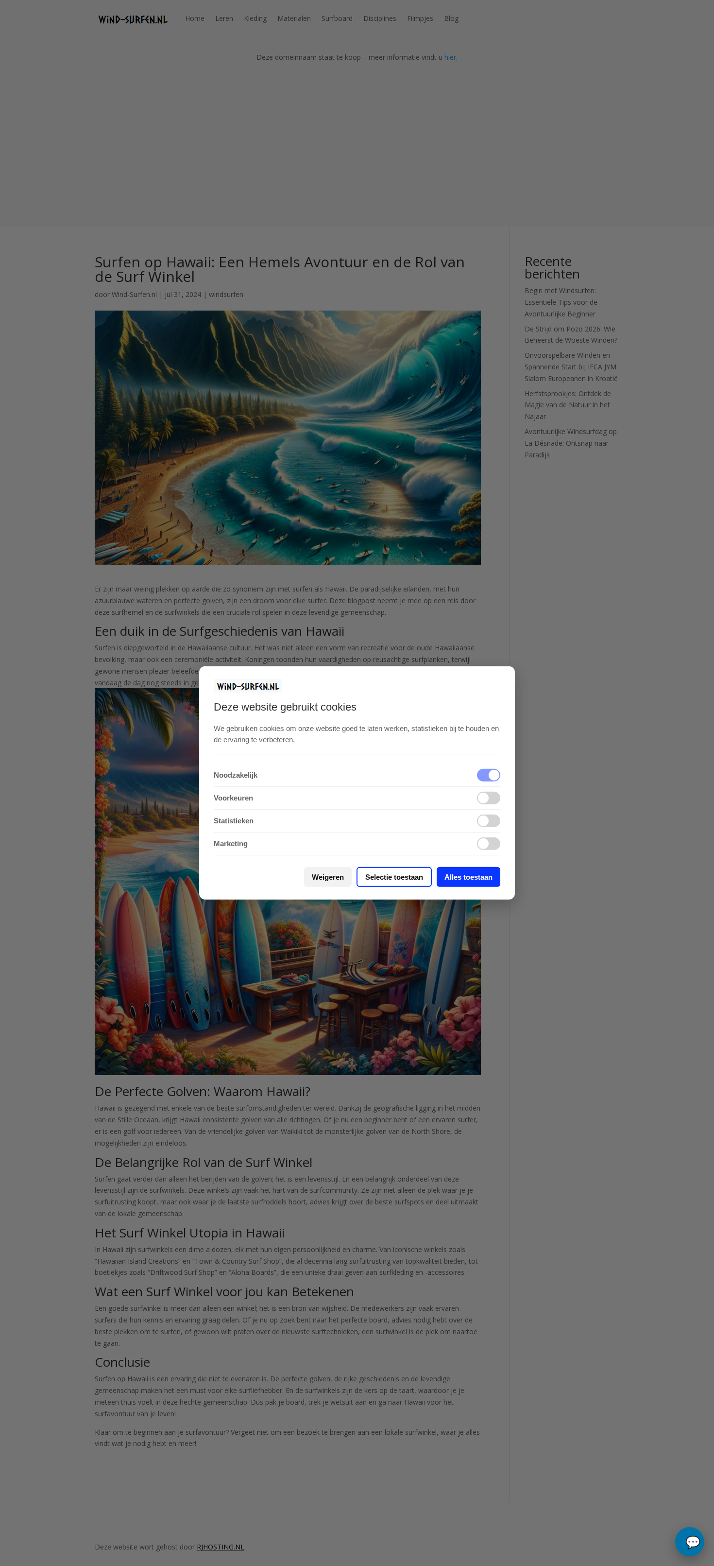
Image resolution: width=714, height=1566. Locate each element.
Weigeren (328, 877)
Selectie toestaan (394, 877)
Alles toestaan (468, 877)
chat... (689, 1541)
